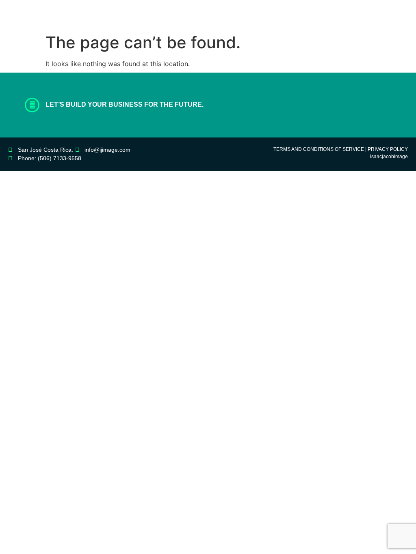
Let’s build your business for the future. (125, 104)
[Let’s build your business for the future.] (32, 105)
